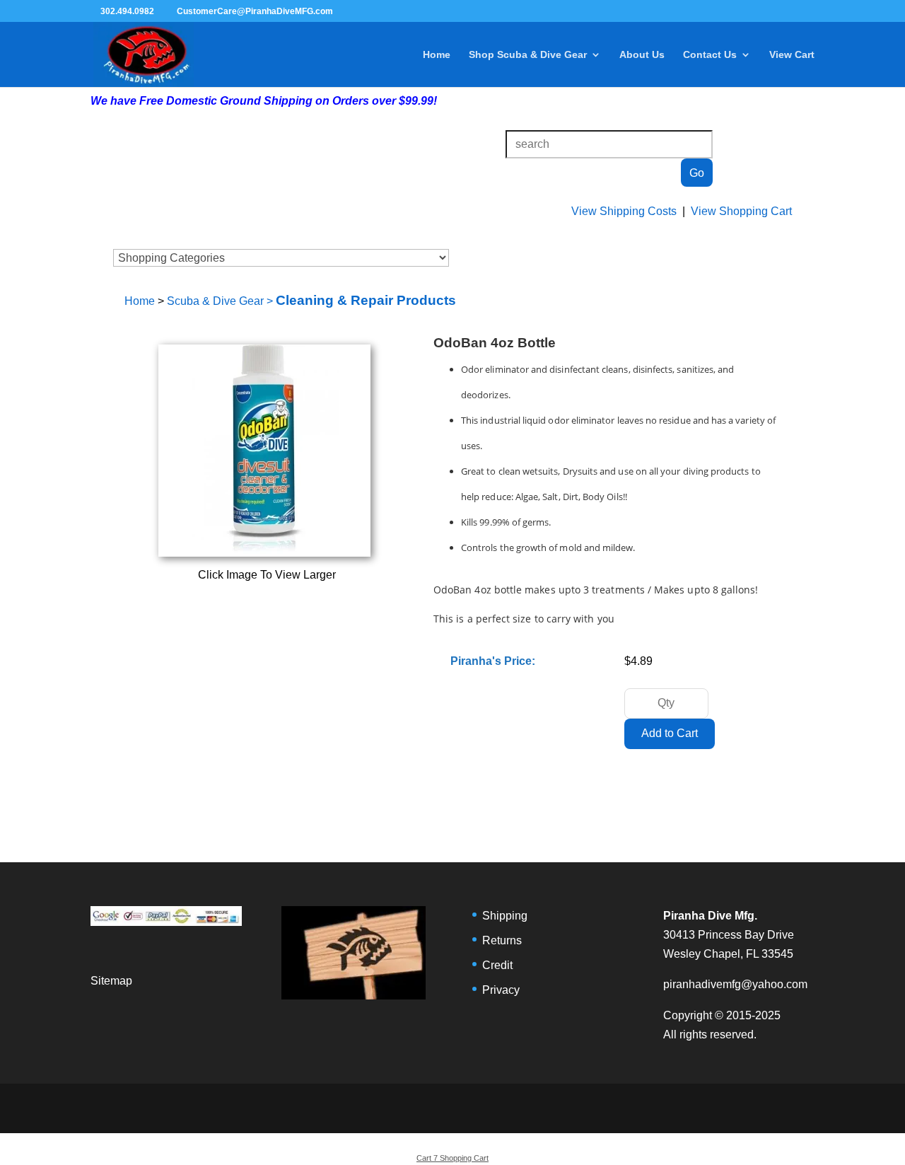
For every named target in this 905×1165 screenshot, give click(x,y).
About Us (642, 55)
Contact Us (710, 55)
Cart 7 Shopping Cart (452, 1158)
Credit (497, 965)
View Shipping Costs (624, 211)
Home (436, 55)
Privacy (501, 990)
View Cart (791, 55)
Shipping (504, 916)
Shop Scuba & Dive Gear (528, 55)
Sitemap (111, 981)
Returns (502, 940)
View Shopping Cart (741, 211)
